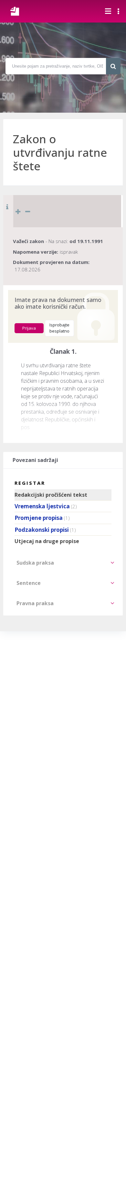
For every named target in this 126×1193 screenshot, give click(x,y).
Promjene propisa (39, 517)
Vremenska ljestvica (42, 506)
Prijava (29, 328)
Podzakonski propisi (42, 529)
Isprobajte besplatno (59, 328)
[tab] (63, 563)
